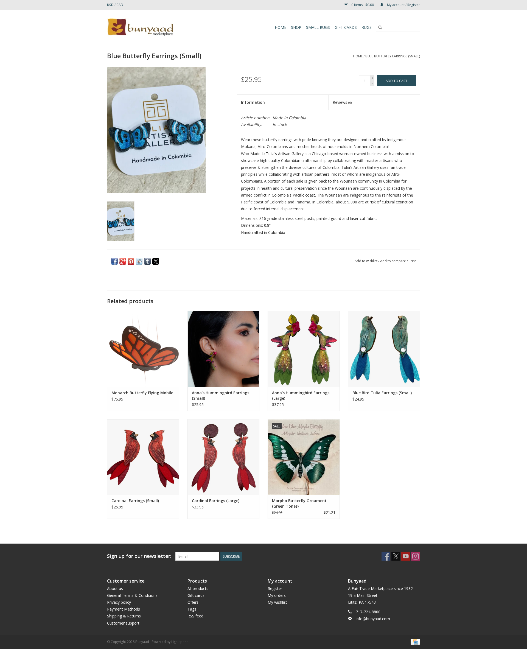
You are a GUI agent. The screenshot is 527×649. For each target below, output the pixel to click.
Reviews (342, 102)
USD (110, 4)
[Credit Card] (414, 641)
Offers (192, 602)
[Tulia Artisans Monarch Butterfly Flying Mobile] (143, 349)
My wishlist (277, 602)
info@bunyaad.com (373, 618)
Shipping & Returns (124, 616)
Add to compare (393, 261)
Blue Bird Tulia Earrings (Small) (382, 392)
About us (115, 588)
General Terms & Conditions (132, 595)
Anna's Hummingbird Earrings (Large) (300, 395)
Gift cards (346, 27)
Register (275, 588)
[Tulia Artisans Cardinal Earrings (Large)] (223, 457)
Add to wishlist (366, 261)
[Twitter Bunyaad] (395, 556)
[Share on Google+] (122, 261)
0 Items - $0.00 (363, 4)
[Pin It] (131, 261)
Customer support (123, 623)
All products (197, 588)
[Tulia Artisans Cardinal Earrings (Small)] (143, 457)
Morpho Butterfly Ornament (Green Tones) (299, 503)
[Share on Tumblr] (147, 261)
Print (412, 261)
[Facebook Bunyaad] (386, 556)
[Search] (380, 27)
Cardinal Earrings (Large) (215, 500)
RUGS (366, 27)
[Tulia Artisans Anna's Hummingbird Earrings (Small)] (223, 349)
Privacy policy (119, 602)
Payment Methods (123, 609)
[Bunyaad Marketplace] (156, 27)
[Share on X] (155, 261)
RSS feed (195, 616)
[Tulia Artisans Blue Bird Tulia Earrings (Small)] (384, 349)
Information (253, 102)
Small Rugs (318, 27)
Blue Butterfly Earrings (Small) (392, 56)
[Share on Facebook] (114, 261)
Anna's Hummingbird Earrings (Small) (220, 395)
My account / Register (403, 4)
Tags (191, 609)
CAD (119, 4)
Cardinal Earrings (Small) (135, 500)
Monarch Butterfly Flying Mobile (142, 392)
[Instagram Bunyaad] (415, 556)
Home (280, 27)
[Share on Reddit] (139, 261)
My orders (277, 595)
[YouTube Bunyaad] (405, 556)
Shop (296, 27)
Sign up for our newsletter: (139, 556)
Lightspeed (180, 641)
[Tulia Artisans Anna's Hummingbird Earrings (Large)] (304, 349)
